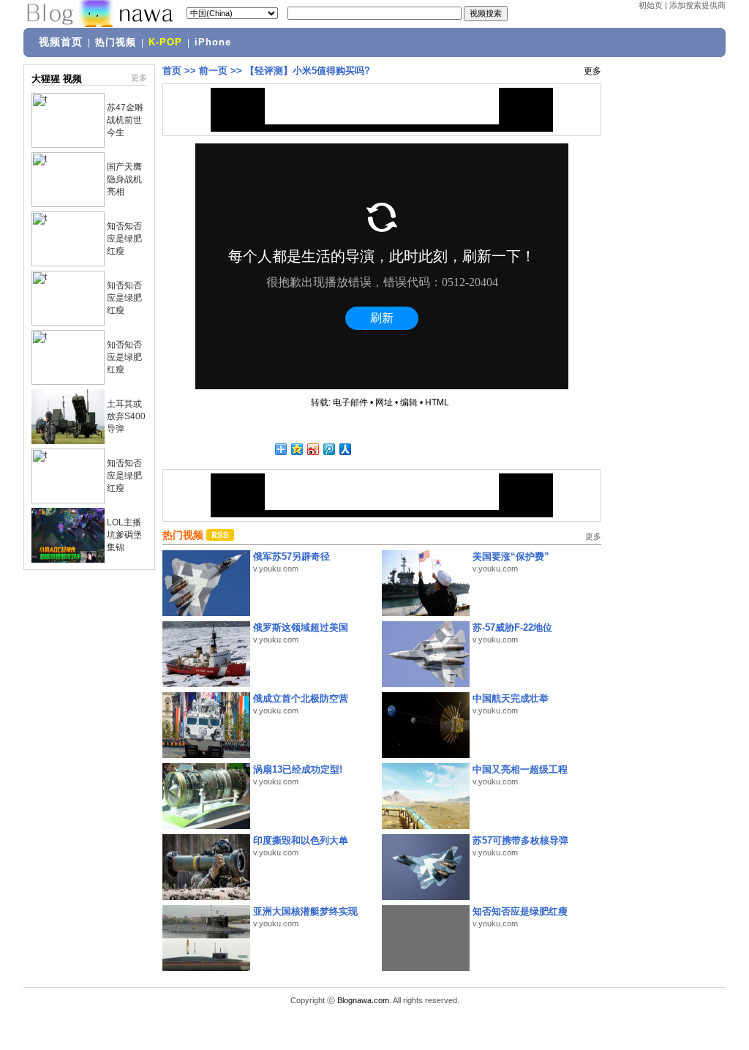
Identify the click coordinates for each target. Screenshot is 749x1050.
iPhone (213, 42)
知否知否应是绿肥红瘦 (124, 238)
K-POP (165, 42)
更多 (139, 77)
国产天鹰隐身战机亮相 (124, 179)
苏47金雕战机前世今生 (125, 120)
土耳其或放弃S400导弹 (126, 416)
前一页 (213, 70)
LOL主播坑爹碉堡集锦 (124, 534)
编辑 (409, 402)
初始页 (651, 5)
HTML (437, 402)
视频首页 (61, 42)
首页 (171, 70)
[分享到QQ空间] (296, 449)
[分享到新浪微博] (312, 449)
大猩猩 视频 (56, 78)
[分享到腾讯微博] (328, 449)
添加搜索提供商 (697, 5)
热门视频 (115, 42)
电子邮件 (350, 402)
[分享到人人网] (344, 449)
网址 (384, 402)
